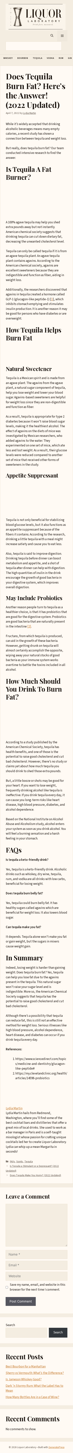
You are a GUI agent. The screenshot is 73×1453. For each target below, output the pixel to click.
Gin (70, 58)
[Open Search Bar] (52, 35)
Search (10, 1325)
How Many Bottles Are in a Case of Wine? (32, 1397)
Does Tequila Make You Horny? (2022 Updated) (35, 1175)
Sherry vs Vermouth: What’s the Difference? (35, 1373)
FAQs (12, 1161)
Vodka (50, 58)
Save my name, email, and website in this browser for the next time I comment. (37, 1287)
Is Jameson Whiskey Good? (24, 1379)
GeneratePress (56, 1447)
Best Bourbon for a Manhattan (26, 1366)
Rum (61, 58)
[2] (29, 626)
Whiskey (8, 58)
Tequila (37, 58)
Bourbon (22, 58)
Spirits (19, 1161)
